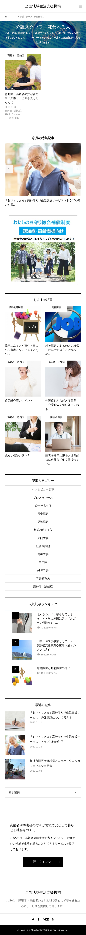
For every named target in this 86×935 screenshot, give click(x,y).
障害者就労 (43, 578)
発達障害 (43, 521)
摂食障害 (43, 513)
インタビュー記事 (43, 489)
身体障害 (43, 570)
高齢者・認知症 (43, 586)
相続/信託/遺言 (43, 529)
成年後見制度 (43, 505)
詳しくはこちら (43, 861)
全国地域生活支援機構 (43, 6)
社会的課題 (43, 546)
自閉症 (43, 562)
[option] (43, 175)
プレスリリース (43, 497)
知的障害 (43, 538)
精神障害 (43, 554)
